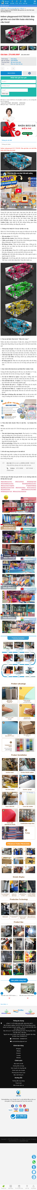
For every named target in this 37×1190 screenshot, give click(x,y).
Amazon (18, 1053)
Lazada (19, 1055)
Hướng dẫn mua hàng (18, 1080)
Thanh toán (18, 1083)
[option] (5, 48)
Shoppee (18, 1048)
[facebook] (29, 73)
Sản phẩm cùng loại (18, 980)
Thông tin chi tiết (7, 140)
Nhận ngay (5, 93)
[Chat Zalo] (34, 1177)
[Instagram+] (20, 1106)
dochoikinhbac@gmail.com (19, 1041)
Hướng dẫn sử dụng (18, 1066)
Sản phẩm (12, 3)
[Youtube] (24, 1106)
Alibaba (19, 1051)
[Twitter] (16, 1106)
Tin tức (16, 3)
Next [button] (35, 993)
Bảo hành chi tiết (18, 1063)
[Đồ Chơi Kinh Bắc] (3, 2)
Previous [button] (2, 993)
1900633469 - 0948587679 (19, 1038)
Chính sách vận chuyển (18, 1070)
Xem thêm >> (4, 1004)
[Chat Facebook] (34, 1172)
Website (18, 1057)
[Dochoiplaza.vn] (7, 1012)
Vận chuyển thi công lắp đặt (18, 1068)
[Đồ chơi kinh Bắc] (19, 1011)
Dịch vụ (20, 3)
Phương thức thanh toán (18, 1072)
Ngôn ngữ (25, 3)
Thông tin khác (6, 144)
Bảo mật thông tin (18, 1075)
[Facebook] (12, 1106)
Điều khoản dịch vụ (18, 1085)
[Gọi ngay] (34, 1167)
